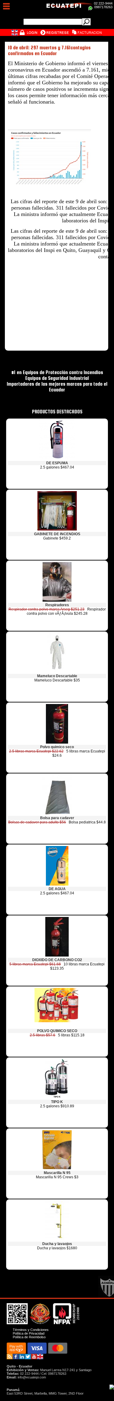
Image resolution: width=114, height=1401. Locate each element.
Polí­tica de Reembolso (29, 1337)
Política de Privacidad (28, 1333)
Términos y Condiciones (31, 1330)
